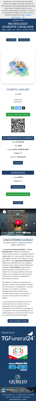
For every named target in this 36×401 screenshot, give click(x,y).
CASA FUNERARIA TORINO (18, 321)
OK (24, 17)
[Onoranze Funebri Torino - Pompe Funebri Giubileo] (18, 379)
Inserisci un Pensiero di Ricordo (18, 115)
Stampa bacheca (24, 40)
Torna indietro (11, 40)
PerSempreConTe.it (15, 399)
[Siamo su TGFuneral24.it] (18, 335)
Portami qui (18, 163)
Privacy (24, 399)
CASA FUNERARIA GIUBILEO (18, 239)
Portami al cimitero (18, 187)
